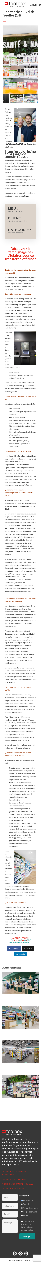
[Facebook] (15, 1253)
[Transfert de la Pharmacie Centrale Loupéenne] (20, 1090)
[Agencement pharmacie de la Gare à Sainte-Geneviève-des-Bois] (20, 1055)
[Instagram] (20, 1253)
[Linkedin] (26, 1253)
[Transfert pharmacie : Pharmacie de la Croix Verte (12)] (20, 1021)
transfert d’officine (21, 196)
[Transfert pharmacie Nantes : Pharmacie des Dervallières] (20, 987)
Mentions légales (15, 1260)
